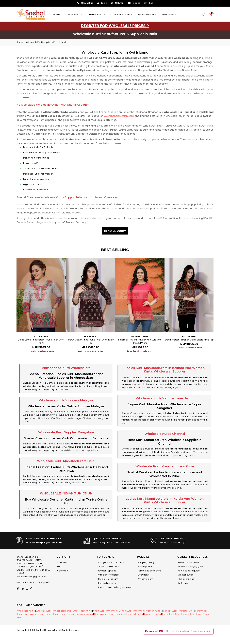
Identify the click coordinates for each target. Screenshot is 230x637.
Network (119, 3)
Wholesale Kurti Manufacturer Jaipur (165, 398)
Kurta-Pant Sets (170, 614)
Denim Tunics (67, 614)
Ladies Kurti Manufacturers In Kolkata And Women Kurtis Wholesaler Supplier (164, 370)
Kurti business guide (188, 570)
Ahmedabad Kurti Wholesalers (66, 368)
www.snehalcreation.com (119, 116)
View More (168, 14)
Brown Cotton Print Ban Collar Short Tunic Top (189, 339)
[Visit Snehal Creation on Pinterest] (31, 589)
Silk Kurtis (138, 614)
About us (62, 562)
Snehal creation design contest (114, 587)
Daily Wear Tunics (103, 614)
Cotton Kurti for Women (131, 610)
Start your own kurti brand (111, 562)
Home (56, 14)
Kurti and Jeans (84, 614)
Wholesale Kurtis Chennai (164, 434)
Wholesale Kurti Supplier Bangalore (66, 432)
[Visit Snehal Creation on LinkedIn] (27, 589)
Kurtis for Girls (186, 610)
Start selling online (107, 583)
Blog (151, 3)
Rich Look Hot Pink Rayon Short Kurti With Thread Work (139, 341)
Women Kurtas (153, 610)
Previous (13, 304)
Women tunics (185, 574)
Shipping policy (145, 562)
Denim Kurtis (51, 614)
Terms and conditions (149, 570)
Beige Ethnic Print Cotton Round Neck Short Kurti (41, 341)
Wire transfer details (108, 574)
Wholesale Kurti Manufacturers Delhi (66, 461)
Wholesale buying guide (190, 566)
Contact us (87, 3)
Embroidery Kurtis (82, 610)
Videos (136, 3)
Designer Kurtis (123, 614)
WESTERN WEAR (147, 14)
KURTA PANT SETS (120, 14)
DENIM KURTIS (97, 14)
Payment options (106, 570)
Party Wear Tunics (33, 614)
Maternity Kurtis (152, 614)
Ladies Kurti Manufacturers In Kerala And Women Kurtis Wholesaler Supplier (165, 500)
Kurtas (166, 610)
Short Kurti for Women (105, 610)
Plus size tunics (185, 579)
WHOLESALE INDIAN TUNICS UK (66, 493)
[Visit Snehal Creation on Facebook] (18, 589)
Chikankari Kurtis (62, 610)
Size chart (62, 570)
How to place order (188, 562)
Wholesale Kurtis (26, 610)
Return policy (144, 566)
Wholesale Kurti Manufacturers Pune (164, 466)
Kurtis (174, 610)
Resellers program (107, 579)
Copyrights (143, 574)
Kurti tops (182, 583)
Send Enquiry (115, 231)
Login (104, 3)
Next (216, 304)
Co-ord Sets (187, 614)
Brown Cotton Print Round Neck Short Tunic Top (91, 341)
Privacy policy (145, 579)
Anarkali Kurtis (44, 610)
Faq (59, 566)
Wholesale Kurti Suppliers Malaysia (66, 400)
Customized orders (108, 566)
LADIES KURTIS (74, 14)
